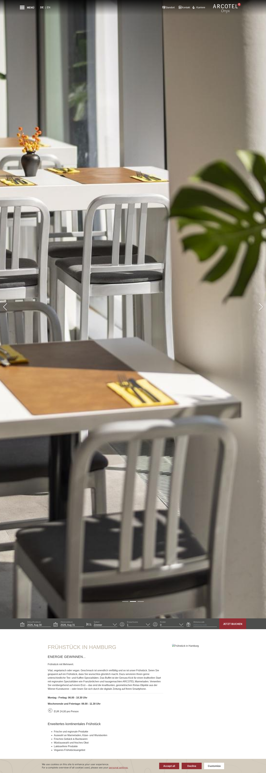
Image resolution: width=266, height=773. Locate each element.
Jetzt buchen (232, 624)
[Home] (227, 7)
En (48, 7)
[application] (133, 766)
